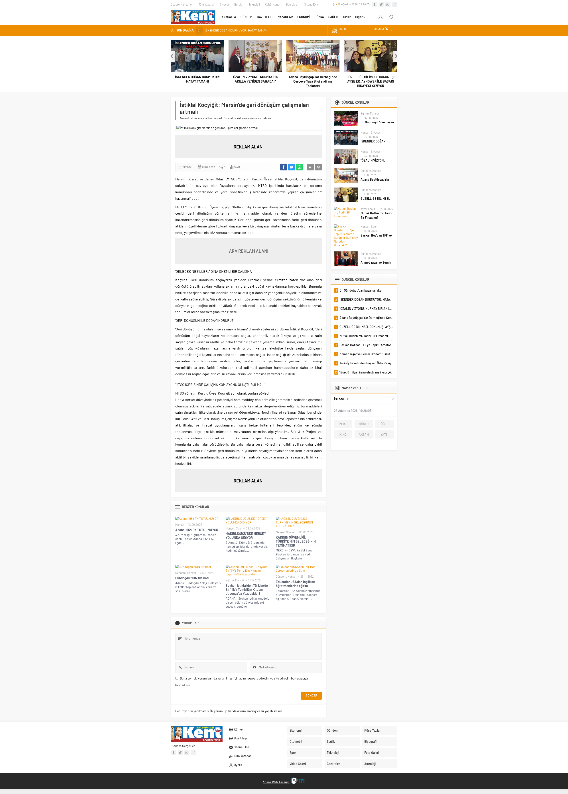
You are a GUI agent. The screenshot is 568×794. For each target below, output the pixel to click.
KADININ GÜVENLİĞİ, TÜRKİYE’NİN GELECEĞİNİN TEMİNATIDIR (296, 541)
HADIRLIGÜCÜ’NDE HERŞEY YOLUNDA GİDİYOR (246, 535)
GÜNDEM (246, 17)
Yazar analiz (368, 209)
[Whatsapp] (387, 4)
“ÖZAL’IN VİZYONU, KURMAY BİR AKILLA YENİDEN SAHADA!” (246, 30)
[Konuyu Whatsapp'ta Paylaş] (299, 167)
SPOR (347, 17)
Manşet (179, 524)
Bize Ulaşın (292, 4)
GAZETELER (265, 17)
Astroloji (370, 764)
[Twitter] (381, 4)
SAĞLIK (333, 17)
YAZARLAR (285, 17)
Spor (239, 528)
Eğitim (230, 580)
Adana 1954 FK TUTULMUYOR (196, 530)
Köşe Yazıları (372, 730)
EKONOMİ (303, 17)
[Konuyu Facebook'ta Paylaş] (283, 167)
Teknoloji (254, 4)
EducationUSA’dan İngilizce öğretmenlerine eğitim (295, 584)
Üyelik (238, 765)
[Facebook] (374, 4)
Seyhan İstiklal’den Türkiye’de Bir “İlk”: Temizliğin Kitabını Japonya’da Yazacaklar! (247, 589)
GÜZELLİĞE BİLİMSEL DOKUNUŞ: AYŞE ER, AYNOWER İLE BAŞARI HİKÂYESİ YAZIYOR (371, 81)
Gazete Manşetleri (182, 4)
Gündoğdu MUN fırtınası (192, 578)
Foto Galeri (371, 752)
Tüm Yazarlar (207, 4)
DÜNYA (319, 17)
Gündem (180, 573)
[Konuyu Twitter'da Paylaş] (291, 167)
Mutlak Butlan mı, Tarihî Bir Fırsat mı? (376, 215)
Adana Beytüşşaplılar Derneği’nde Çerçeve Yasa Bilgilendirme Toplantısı (313, 81)
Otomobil (296, 741)
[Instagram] (394, 4)
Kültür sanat (272, 4)
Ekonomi (197, 117)
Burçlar (239, 4)
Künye (238, 729)
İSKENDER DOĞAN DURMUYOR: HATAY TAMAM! (197, 79)
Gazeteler (333, 764)
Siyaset (224, 4)
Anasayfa (185, 117)
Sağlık (331, 741)
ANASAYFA (228, 17)
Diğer (359, 17)
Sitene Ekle (311, 4)
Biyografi (370, 741)
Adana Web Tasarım (276, 782)
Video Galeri (298, 764)
